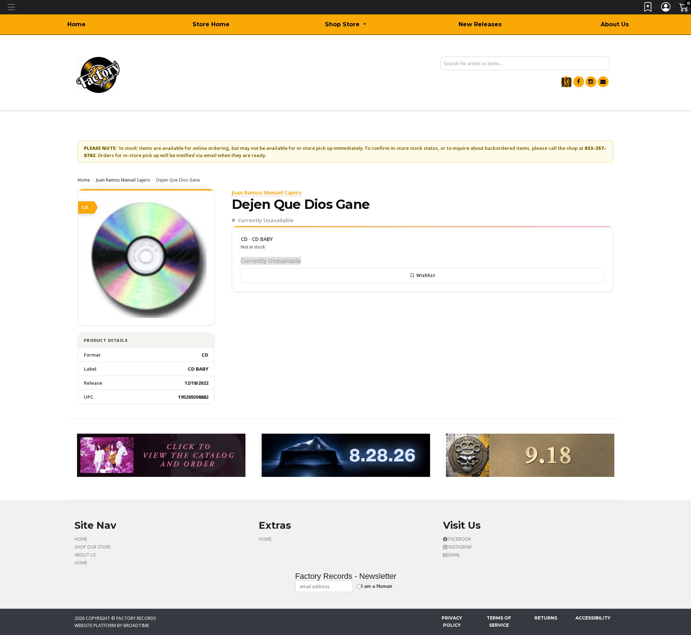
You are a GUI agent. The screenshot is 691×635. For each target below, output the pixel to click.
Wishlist (425, 275)
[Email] (603, 82)
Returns (545, 618)
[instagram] (591, 82)
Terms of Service (499, 621)
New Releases (480, 24)
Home (76, 24)
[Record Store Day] (566, 82)
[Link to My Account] (666, 8)
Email (453, 555)
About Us (615, 24)
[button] (345, 24)
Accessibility (592, 618)
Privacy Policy (452, 621)
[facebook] (579, 82)
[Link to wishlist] (648, 8)
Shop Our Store (92, 547)
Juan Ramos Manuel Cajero (123, 180)
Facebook (459, 539)
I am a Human (376, 586)
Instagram (459, 547)
